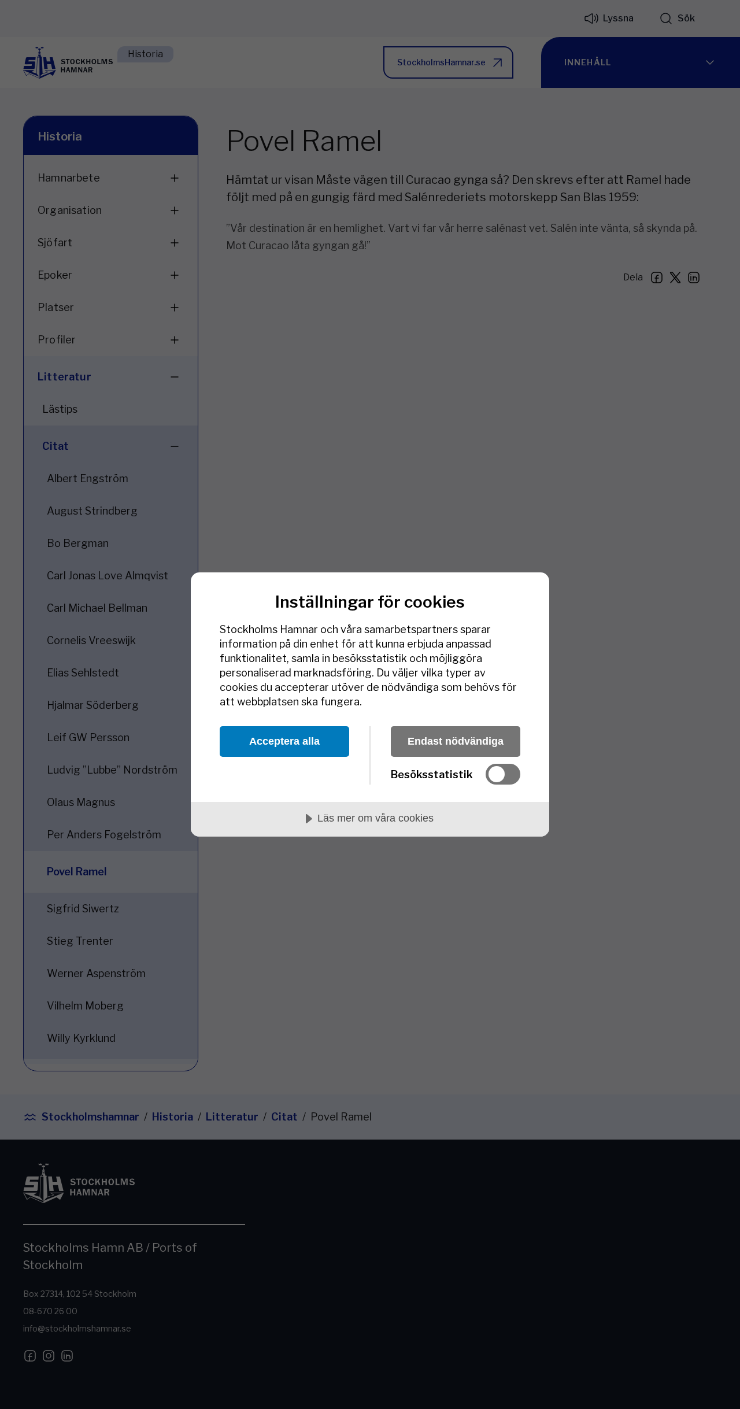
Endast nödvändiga (456, 741)
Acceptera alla (284, 741)
